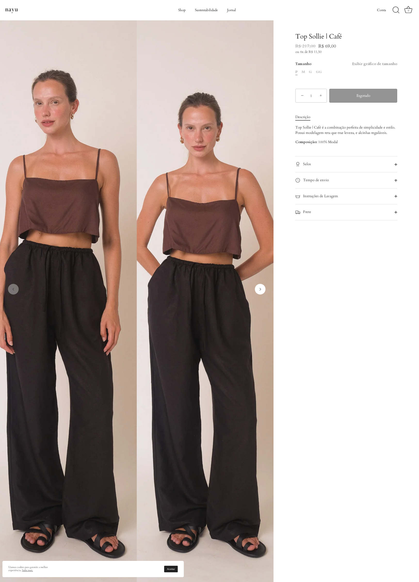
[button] (13, 289)
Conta (381, 10)
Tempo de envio (315, 180)
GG (319, 72)
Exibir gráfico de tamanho (374, 64)
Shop (181, 10)
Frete (306, 212)
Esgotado (363, 95)
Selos (306, 164)
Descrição (302, 117)
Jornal (231, 10)
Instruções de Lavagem (320, 196)
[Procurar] (396, 10)
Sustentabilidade (206, 10)
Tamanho (346, 64)
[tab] (305, 117)
